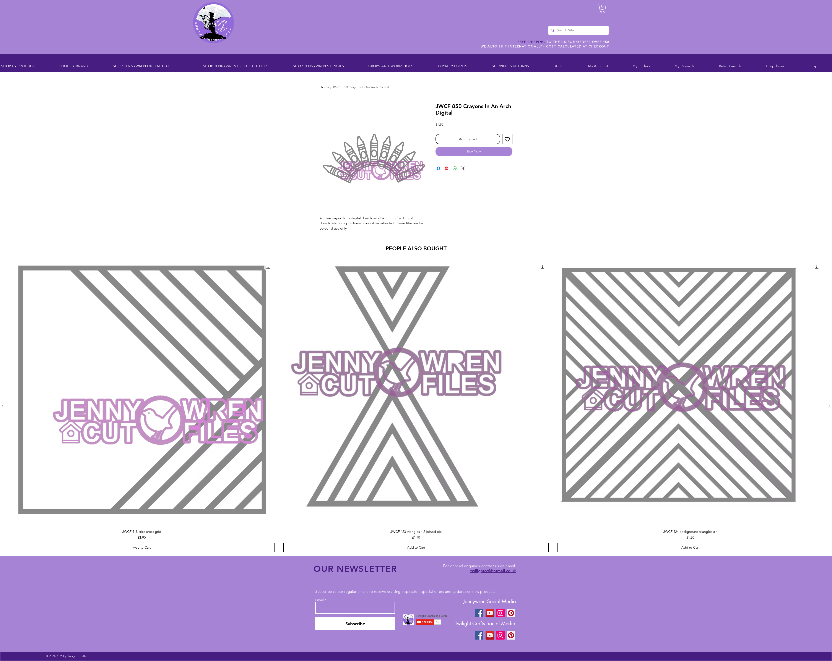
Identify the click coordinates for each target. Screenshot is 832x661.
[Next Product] (829, 406)
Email (319, 600)
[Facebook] (479, 613)
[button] (602, 9)
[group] (416, 406)
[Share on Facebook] (438, 168)
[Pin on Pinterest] (446, 168)
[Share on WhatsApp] (454, 168)
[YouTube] (490, 613)
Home (324, 87)
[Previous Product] (2, 406)
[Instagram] (500, 613)
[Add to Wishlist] (507, 139)
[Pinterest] (511, 613)
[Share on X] (463, 168)
